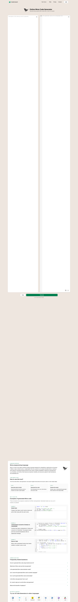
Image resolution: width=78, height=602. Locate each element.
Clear (23, 295)
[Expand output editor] (69, 17)
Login (66, 1)
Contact (60, 1)
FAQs (50, 1)
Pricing (54, 1)
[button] (36, 529)
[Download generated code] (68, 290)
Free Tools (44, 1)
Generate (42, 295)
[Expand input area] (37, 17)
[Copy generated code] (66, 290)
